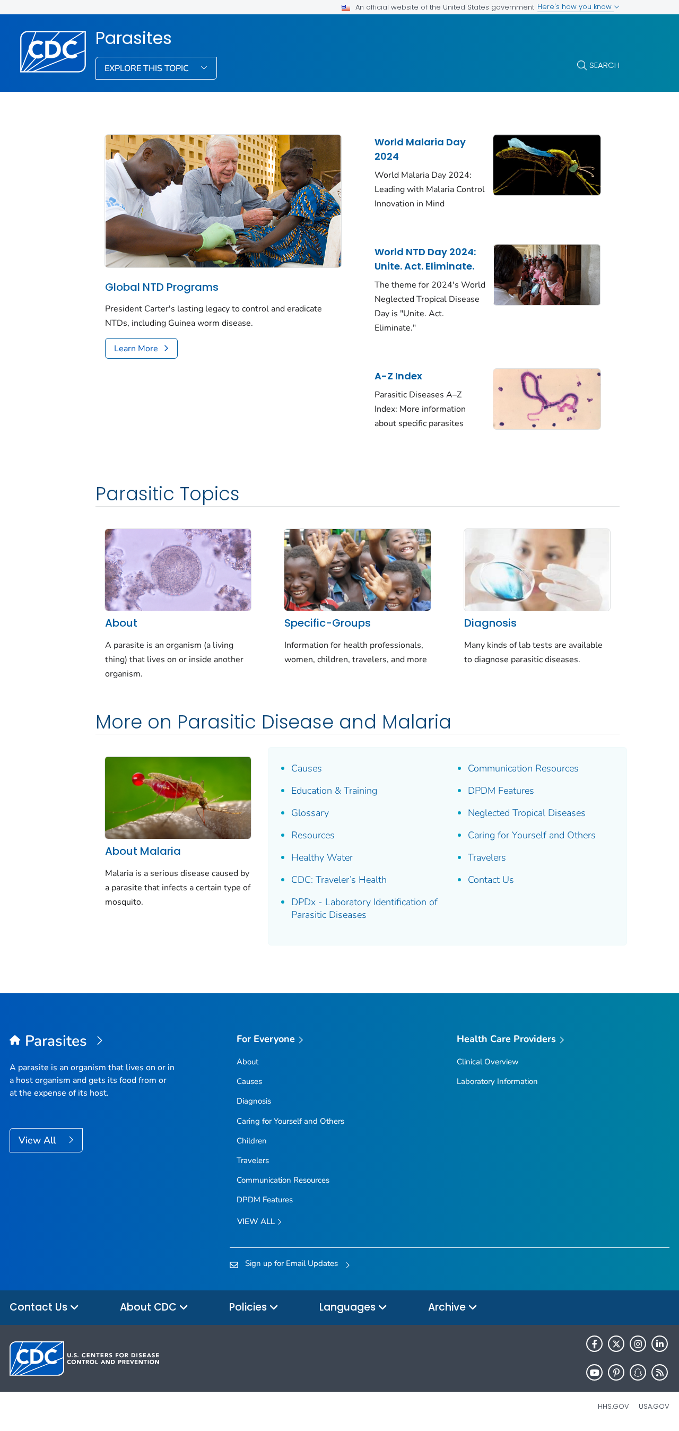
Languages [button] (348, 1307)
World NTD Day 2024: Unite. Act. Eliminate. (425, 259)
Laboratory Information (497, 1081)
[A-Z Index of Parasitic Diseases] (546, 398)
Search (604, 65)
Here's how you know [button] (575, 7)
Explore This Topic (148, 68)
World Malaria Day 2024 (420, 149)
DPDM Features (501, 790)
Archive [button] (448, 1307)
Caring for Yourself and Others (532, 835)
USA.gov (654, 1406)
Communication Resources (523, 768)
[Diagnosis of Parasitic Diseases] (537, 568)
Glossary (310, 812)
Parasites (133, 38)
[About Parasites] (178, 568)
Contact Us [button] (40, 1307)
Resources (313, 835)
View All (38, 1140)
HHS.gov (613, 1406)
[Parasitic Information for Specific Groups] (357, 568)
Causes (306, 768)
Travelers (487, 857)
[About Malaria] (178, 797)
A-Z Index (398, 376)
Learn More (136, 348)
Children (252, 1140)
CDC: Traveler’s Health (339, 879)
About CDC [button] (149, 1307)
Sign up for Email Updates (291, 1263)
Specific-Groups (327, 622)
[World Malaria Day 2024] (546, 164)
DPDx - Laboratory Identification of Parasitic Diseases (364, 908)
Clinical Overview (488, 1061)
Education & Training (334, 790)
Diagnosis (490, 622)
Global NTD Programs (162, 287)
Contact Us (491, 879)
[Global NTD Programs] (223, 200)
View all (257, 1221)
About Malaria (143, 851)
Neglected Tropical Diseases (527, 812)
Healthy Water (322, 857)
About (121, 622)
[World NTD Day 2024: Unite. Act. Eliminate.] (546, 273)
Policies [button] (249, 1307)
